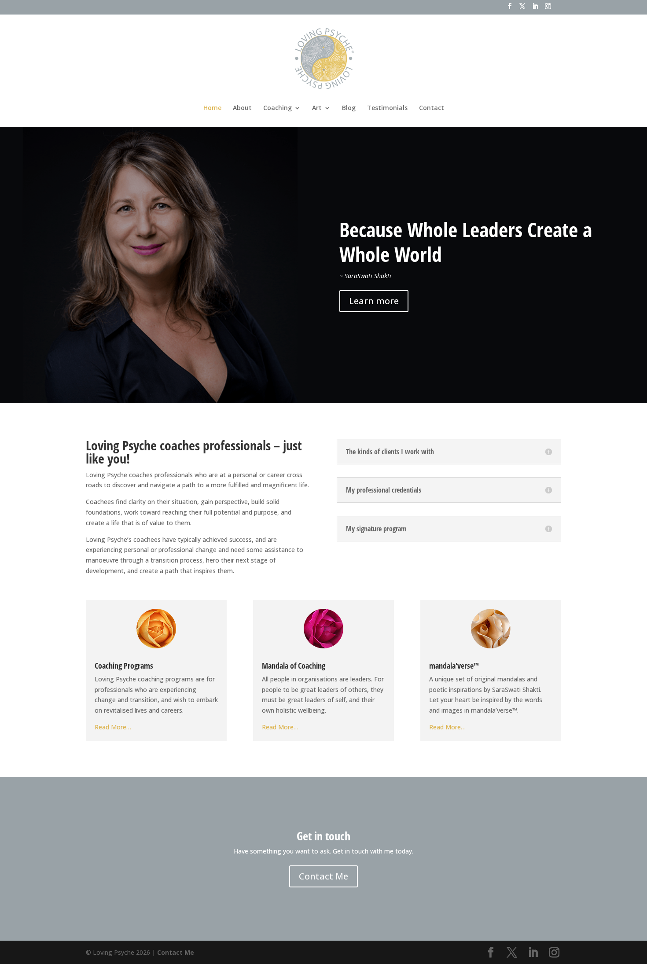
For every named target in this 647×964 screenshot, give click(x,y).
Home (212, 108)
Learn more (374, 301)
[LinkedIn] (535, 9)
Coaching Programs (124, 665)
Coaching (277, 108)
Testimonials (387, 108)
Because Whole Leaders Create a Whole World (465, 241)
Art (317, 108)
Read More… (113, 727)
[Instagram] (548, 9)
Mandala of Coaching (293, 665)
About (242, 108)
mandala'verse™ (454, 665)
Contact (431, 108)
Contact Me (323, 876)
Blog (349, 108)
